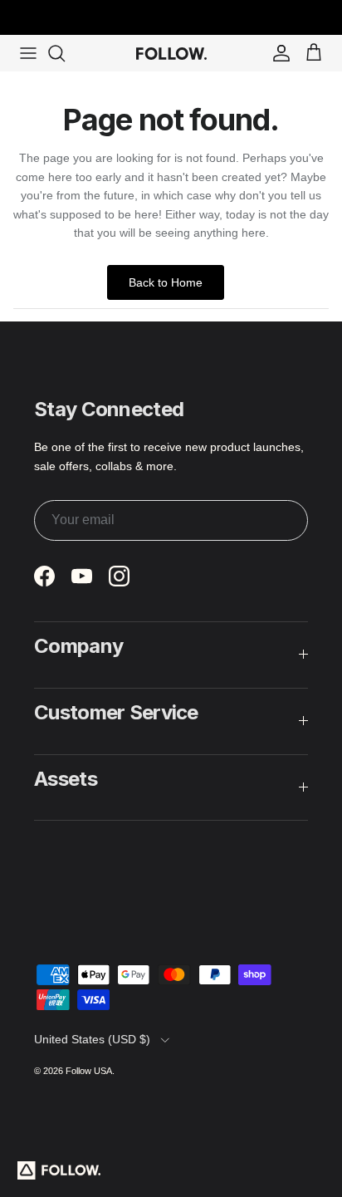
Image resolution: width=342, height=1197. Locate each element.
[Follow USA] (171, 53)
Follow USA (89, 1071)
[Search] (64, 53)
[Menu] (28, 53)
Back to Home (166, 282)
